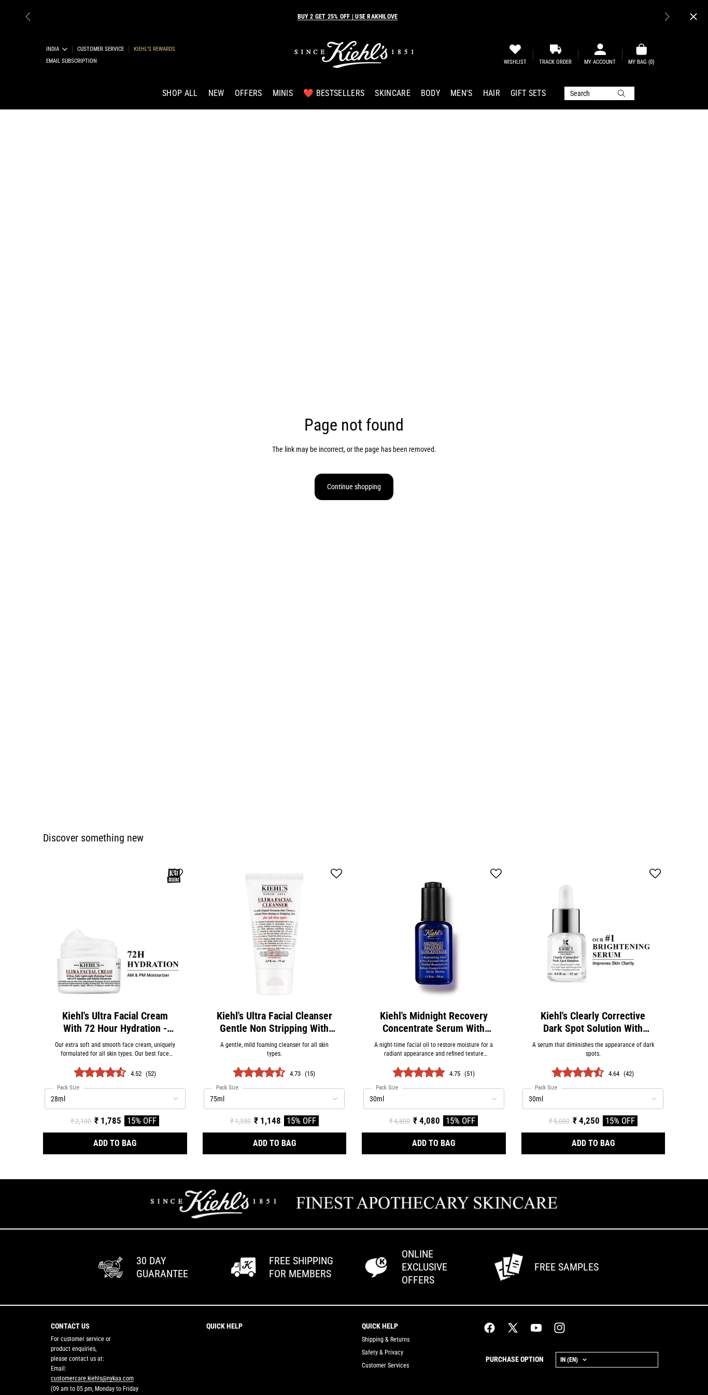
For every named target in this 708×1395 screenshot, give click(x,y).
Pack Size (68, 1088)
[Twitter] (513, 1327)
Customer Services (385, 1365)
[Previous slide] (28, 16)
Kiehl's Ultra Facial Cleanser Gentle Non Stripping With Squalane (274, 1022)
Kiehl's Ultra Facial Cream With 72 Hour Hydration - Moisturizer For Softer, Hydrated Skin (115, 1022)
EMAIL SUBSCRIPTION (71, 61)
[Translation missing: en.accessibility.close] (693, 16)
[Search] (599, 93)
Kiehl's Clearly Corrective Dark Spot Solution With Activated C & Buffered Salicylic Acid (593, 1022)
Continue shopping (354, 486)
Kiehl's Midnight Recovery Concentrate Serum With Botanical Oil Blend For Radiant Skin (434, 1022)
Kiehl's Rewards (154, 49)
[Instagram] (559, 1327)
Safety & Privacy (382, 1352)
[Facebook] (489, 1327)
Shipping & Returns (385, 1339)
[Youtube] (536, 1327)
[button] (177, 874)
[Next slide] (667, 16)
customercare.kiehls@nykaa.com (92, 1378)
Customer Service (100, 49)
